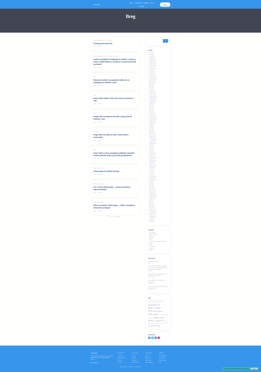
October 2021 (152, 141)
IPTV (158, 308)
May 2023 (151, 108)
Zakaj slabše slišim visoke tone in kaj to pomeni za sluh (113, 99)
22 (113, 216)
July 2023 (151, 105)
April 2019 (151, 174)
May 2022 (151, 129)
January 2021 (152, 155)
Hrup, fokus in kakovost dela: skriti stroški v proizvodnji (111, 136)
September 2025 (152, 68)
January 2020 (152, 164)
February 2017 (152, 207)
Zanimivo (151, 248)
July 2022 (151, 125)
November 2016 (152, 212)
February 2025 (152, 73)
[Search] (165, 41)
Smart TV (160, 321)
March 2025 (152, 72)
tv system (152, 326)
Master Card (159, 317)
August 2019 (152, 169)
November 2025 (152, 65)
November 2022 (152, 119)
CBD (156, 300)
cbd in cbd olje (159, 300)
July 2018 (151, 181)
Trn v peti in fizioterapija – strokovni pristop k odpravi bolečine (111, 188)
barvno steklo (150, 300)
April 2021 (151, 150)
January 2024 (152, 94)
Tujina (150, 244)
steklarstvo (166, 321)
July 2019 (151, 171)
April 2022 (151, 131)
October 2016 (152, 214)
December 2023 (152, 96)
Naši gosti (141, 6)
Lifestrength (96, 4)
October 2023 (152, 99)
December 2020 (152, 157)
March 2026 (152, 58)
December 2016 (152, 211)
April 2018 (151, 186)
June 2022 (151, 127)
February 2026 (152, 59)
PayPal (151, 321)
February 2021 (152, 153)
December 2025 (152, 63)
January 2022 (152, 136)
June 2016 (151, 221)
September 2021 (152, 143)
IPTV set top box (155, 311)
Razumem (254, 368)
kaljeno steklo (161, 314)
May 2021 (151, 148)
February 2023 (152, 113)
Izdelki (131, 2)
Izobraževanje (152, 232)
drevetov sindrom (151, 302)
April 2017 (151, 204)
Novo (150, 239)
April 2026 (151, 56)
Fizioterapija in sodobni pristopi (106, 171)
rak (154, 321)
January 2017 (152, 209)
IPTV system (153, 314)
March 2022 (152, 132)
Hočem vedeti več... (245, 368)
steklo (163, 323)
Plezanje (151, 243)
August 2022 (152, 124)
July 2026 (151, 52)
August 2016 (152, 218)
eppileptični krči (160, 302)
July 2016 (151, 219)
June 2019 (151, 172)
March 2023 (152, 112)
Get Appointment (165, 4)
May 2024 (151, 87)
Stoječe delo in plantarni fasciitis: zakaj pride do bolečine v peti (112, 117)
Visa (158, 326)
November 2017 (152, 195)
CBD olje (164, 300)
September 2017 (152, 197)
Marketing (151, 236)
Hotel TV (152, 308)
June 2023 (151, 106)
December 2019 (152, 165)
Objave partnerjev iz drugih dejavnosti (105, 40)
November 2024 (152, 79)
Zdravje (152, 2)
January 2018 (152, 192)
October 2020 (152, 158)
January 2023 (152, 115)
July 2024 (151, 84)
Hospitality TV (154, 305)
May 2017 (151, 202)
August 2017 (152, 199)
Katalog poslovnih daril (102, 43)
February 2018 (152, 190)
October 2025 (152, 66)
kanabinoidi (166, 314)
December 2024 (152, 77)
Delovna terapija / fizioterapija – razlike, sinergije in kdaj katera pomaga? (114, 206)
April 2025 (151, 70)
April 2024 (151, 89)
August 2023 (152, 103)
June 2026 (151, 54)
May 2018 (151, 185)
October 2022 (152, 120)
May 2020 (151, 162)
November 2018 (152, 176)
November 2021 (152, 139)
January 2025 (152, 75)
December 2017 (152, 193)
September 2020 (152, 160)
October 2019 (152, 167)
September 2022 (152, 122)
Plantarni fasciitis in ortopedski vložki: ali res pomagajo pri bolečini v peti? (111, 81)
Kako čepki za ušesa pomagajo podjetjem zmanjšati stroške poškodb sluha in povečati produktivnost (113, 154)
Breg (153, 300)
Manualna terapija (96, 168)
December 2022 (152, 117)
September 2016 (152, 216)
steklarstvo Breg (150, 323)
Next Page (118, 216)
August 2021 (152, 145)
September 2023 (152, 101)
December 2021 (152, 138)
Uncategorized (116, 56)
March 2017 (152, 205)
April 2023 (151, 110)
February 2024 (152, 92)
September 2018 (152, 179)
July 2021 (151, 146)
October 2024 (152, 80)
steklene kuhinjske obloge (158, 323)
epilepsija (155, 302)
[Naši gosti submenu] (144, 6)
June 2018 (151, 183)
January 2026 (152, 61)
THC (165, 323)
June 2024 (151, 85)
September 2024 (152, 82)
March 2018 (152, 188)
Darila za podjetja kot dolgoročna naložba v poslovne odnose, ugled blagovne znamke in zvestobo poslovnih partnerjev (114, 61)
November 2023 (152, 98)
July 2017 (151, 200)
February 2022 (152, 134)
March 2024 (152, 91)
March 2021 (152, 152)
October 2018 (152, 178)
